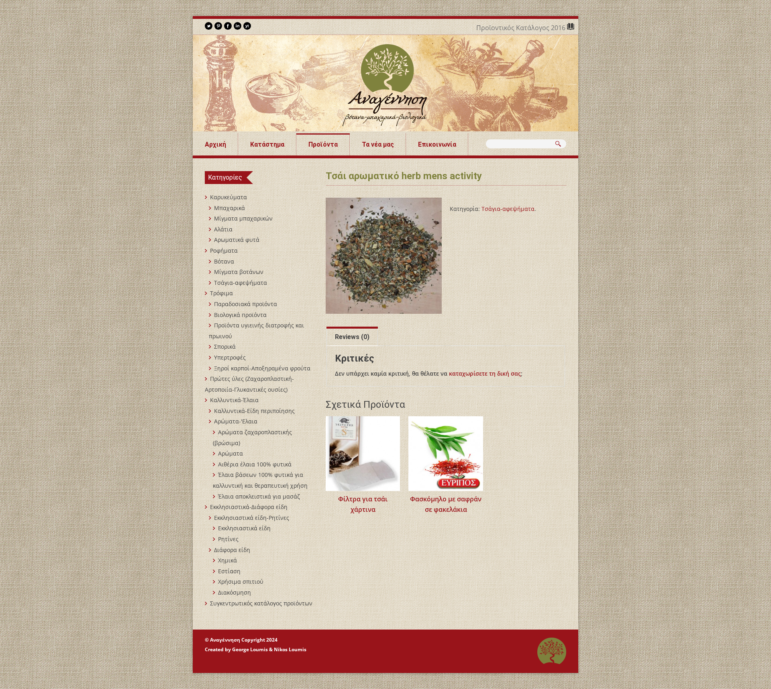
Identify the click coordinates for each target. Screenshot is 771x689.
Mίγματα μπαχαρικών (243, 218)
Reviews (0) (352, 337)
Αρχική (215, 144)
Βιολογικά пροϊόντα (240, 315)
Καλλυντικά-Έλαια (234, 400)
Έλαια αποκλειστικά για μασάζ (259, 496)
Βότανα (224, 261)
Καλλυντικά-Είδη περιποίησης (254, 411)
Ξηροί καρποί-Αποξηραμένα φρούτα (262, 368)
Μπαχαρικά (229, 208)
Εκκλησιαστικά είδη (244, 528)
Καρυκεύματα (228, 197)
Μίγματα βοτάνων (238, 272)
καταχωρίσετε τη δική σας (485, 373)
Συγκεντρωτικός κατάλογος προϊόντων (261, 603)
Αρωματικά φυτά (236, 239)
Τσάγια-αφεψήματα (507, 209)
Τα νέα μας (378, 144)
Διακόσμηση (234, 592)
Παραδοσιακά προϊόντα (245, 304)
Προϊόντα (323, 144)
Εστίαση (229, 571)
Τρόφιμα (221, 293)
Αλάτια (223, 229)
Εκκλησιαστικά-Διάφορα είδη (249, 507)
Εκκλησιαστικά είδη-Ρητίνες (251, 517)
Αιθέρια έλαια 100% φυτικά (255, 464)
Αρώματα (230, 453)
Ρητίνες (228, 539)
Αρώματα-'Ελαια (235, 421)
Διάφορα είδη (232, 550)
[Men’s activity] (384, 256)
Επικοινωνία (437, 144)
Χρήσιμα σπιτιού (240, 581)
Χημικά (227, 560)
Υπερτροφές (230, 357)
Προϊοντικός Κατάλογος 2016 (521, 27)
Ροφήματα (224, 250)
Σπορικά (225, 346)
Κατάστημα (267, 144)
